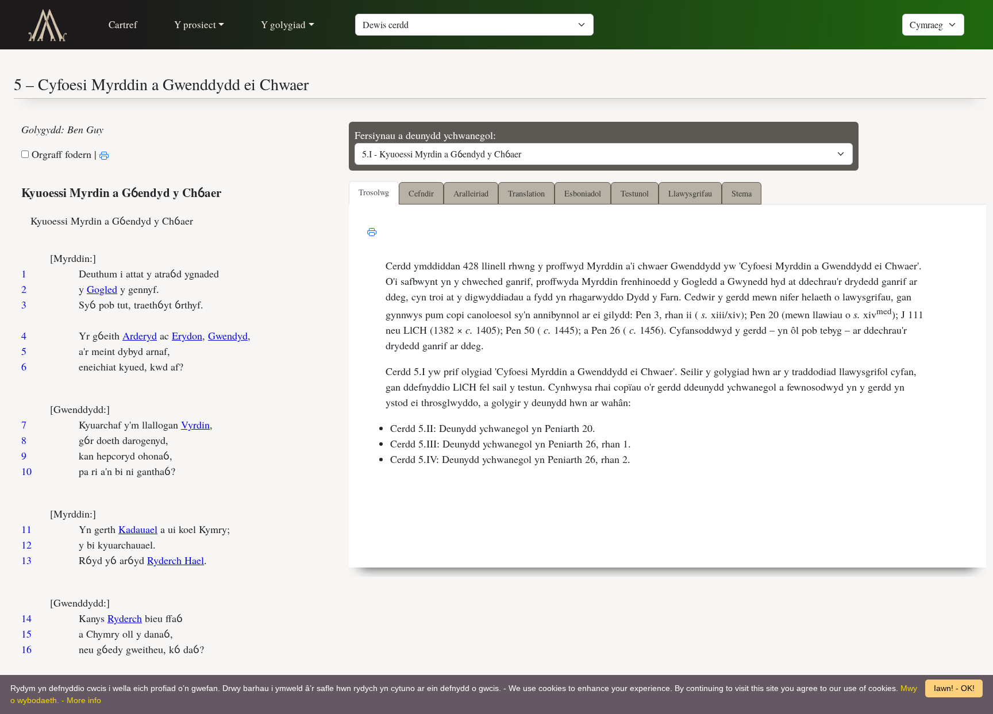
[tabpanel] (667, 385)
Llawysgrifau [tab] (690, 193)
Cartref (123, 24)
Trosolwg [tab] (374, 192)
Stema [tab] (742, 193)
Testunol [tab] (635, 193)
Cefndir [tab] (421, 193)
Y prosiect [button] (195, 24)
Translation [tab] (526, 193)
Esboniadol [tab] (582, 193)
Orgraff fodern (61, 154)
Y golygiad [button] (283, 24)
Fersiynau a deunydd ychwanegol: (425, 135)
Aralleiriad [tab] (470, 193)
